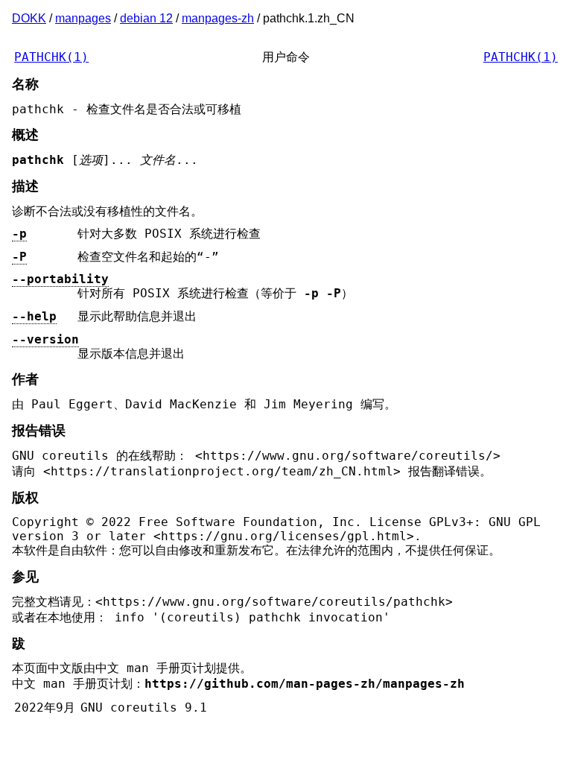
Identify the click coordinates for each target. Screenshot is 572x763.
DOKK (29, 18)
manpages (83, 18)
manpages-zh (218, 18)
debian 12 (146, 18)
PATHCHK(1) (51, 57)
